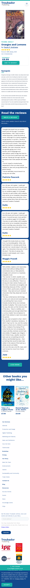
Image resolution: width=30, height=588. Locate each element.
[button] (27, 397)
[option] (8, 400)
